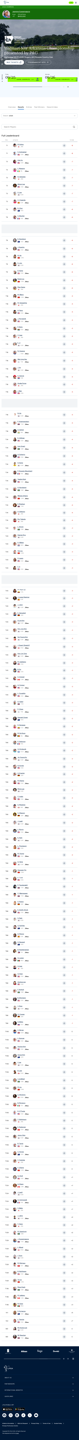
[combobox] (39, 115)
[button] (76, 3)
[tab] (12, 107)
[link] (14, 62)
